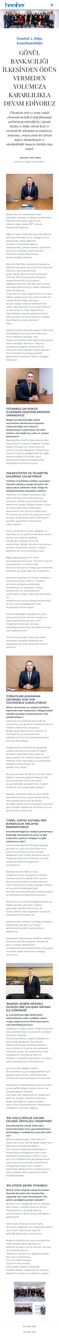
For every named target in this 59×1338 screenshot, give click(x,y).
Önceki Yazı (29, 1332)
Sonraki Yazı (29, 1326)
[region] (29, 1299)
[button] (24, 1309)
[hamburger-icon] (51, 5)
